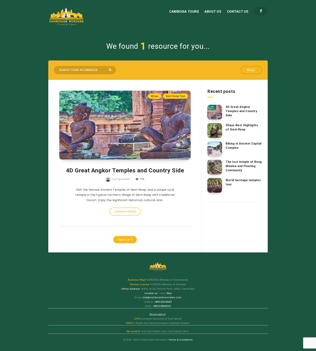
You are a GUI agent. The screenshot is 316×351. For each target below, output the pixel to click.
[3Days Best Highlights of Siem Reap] (214, 130)
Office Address (130, 289)
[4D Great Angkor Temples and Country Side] (214, 112)
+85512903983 (163, 302)
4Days (155, 96)
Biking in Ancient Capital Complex (244, 145)
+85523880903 (162, 306)
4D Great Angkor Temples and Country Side (125, 170)
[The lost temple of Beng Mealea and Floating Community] (214, 167)
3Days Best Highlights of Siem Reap (242, 127)
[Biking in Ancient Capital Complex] (214, 148)
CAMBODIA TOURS (184, 11)
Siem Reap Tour (175, 96)
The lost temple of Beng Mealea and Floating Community (244, 166)
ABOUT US (212, 11)
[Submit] (110, 69)
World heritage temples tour (243, 182)
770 (142, 179)
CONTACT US (238, 11)
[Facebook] (261, 11)
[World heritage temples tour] (214, 185)
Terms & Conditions (180, 339)
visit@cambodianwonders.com (161, 297)
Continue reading (125, 211)
